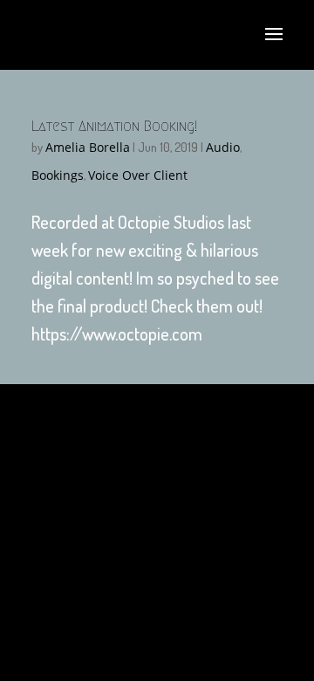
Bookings (57, 175)
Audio (223, 147)
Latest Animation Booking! (114, 126)
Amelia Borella (87, 147)
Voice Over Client (138, 175)
